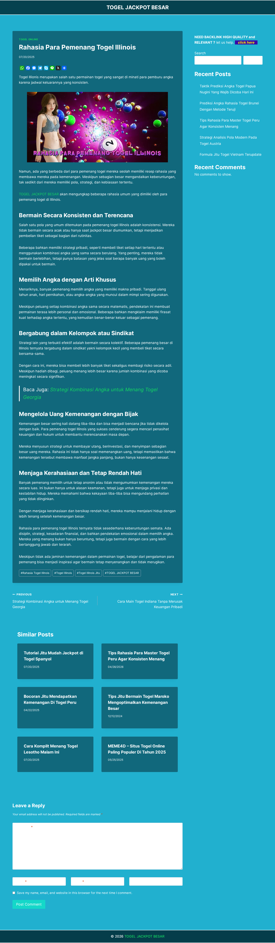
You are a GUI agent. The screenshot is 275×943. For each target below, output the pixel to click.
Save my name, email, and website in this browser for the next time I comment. (74, 893)
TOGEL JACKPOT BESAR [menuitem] (39, 194)
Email (78, 882)
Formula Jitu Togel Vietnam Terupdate (231, 154)
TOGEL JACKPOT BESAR (122, 572)
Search (200, 53)
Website (137, 882)
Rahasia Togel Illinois (35, 572)
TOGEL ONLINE (28, 39)
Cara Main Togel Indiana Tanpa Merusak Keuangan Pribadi (149, 601)
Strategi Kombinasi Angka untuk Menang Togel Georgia (50, 601)
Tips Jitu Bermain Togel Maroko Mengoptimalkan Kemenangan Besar (138, 702)
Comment (23, 827)
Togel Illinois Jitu (88, 572)
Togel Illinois (63, 572)
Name (20, 882)
